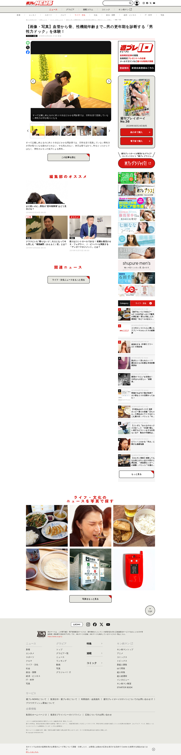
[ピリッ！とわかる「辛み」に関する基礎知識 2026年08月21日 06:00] (90, 526)
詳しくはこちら (32, 752)
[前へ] (33, 81)
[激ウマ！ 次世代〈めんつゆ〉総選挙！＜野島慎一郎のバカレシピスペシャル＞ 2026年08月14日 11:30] (47, 569)
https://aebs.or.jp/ (55, 636)
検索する (130, 3)
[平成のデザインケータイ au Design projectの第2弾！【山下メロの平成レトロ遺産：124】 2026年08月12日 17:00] (134, 569)
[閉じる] (153, 749)
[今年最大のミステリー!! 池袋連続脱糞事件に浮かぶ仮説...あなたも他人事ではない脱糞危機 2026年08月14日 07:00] (90, 569)
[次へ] (108, 81)
